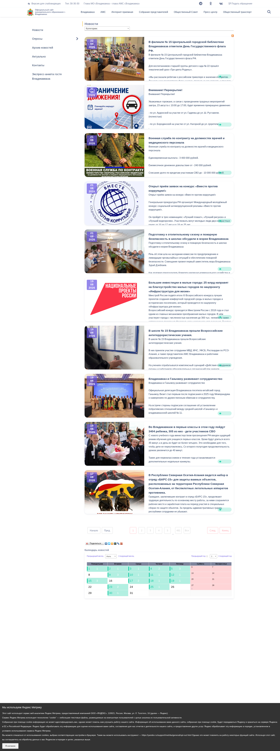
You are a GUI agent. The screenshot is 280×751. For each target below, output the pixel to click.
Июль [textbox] (108, 556)
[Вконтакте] (221, 3)
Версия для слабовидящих (46, 3)
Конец (225, 530)
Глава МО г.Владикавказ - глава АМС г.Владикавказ (111, 3)
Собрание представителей (153, 12)
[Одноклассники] (211, 3)
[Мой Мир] (115, 543)
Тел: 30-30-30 (72, 3)
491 (178, 530)
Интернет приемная (122, 12)
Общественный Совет (186, 12)
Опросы (37, 38)
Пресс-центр (210, 12)
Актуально (39, 56)
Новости (37, 30)
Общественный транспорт (237, 12)
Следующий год (225, 556)
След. (213, 530)
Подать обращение (241, 3)
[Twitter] (109, 543)
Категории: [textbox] (92, 28)
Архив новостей (42, 47)
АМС (103, 12)
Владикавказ (88, 12)
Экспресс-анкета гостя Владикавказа (47, 76)
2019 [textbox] (213, 556)
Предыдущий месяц (95, 556)
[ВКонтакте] (106, 543)
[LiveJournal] (118, 543)
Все (187, 530)
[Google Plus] (121, 543)
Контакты (38, 65)
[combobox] (107, 28)
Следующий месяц (126, 556)
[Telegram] (200, 3)
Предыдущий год (198, 556)
